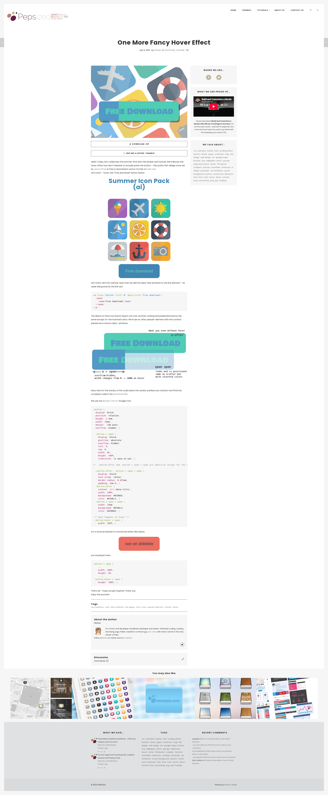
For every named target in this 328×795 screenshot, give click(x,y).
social (226, 170)
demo (218, 177)
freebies (223, 180)
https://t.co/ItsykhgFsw (107, 745)
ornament (219, 154)
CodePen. (128, 638)
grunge (226, 160)
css (194, 151)
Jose (194, 757)
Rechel (195, 751)
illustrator (229, 174)
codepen (197, 167)
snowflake (215, 167)
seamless (202, 151)
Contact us (297, 10)
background (198, 174)
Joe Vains (152, 631)
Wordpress (222, 164)
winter (213, 164)
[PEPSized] (38, 16)
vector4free (100, 169)
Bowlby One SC (110, 400)
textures (206, 167)
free (195, 177)
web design (206, 157)
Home (233, 10)
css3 (107, 607)
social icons (218, 174)
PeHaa (157, 50)
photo (219, 160)
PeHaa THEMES (230, 784)
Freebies (246, 10)
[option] (41, 698)
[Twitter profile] (182, 645)
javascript (205, 170)
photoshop (204, 180)
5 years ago (103, 748)
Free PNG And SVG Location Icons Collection (217, 757)
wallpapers (210, 160)
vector (175, 607)
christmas (225, 167)
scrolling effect (226, 151)
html (138, 607)
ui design (166, 755)
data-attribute (117, 607)
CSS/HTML (170, 50)
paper (211, 154)
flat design (130, 607)
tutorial (168, 607)
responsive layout (201, 164)
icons (144, 607)
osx (213, 157)
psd (216, 180)
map (227, 154)
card (216, 151)
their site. (151, 169)
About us (279, 10)
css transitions (97, 607)
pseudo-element (155, 607)
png (212, 180)
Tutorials (262, 10)
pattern (208, 174)
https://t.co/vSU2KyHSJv (108, 761)
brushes (197, 160)
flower (204, 154)
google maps (222, 157)
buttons (197, 154)
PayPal (210, 151)
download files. (120, 394)
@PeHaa (103, 638)
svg (203, 160)
